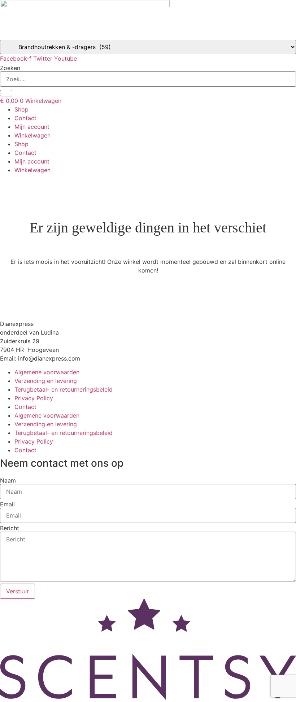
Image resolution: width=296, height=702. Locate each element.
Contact (25, 118)
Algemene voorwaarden (46, 372)
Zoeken (10, 68)
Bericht (9, 528)
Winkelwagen (32, 135)
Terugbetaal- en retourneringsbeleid (63, 389)
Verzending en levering (45, 380)
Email (7, 504)
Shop (21, 109)
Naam (8, 480)
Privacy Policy (33, 398)
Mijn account (31, 126)
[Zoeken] (6, 93)
